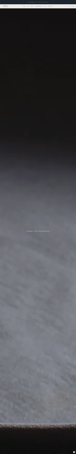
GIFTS (45, 6)
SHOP (24, 6)
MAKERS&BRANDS (38, 6)
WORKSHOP (50, 6)
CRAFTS (32, 6)
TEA (28, 6)
